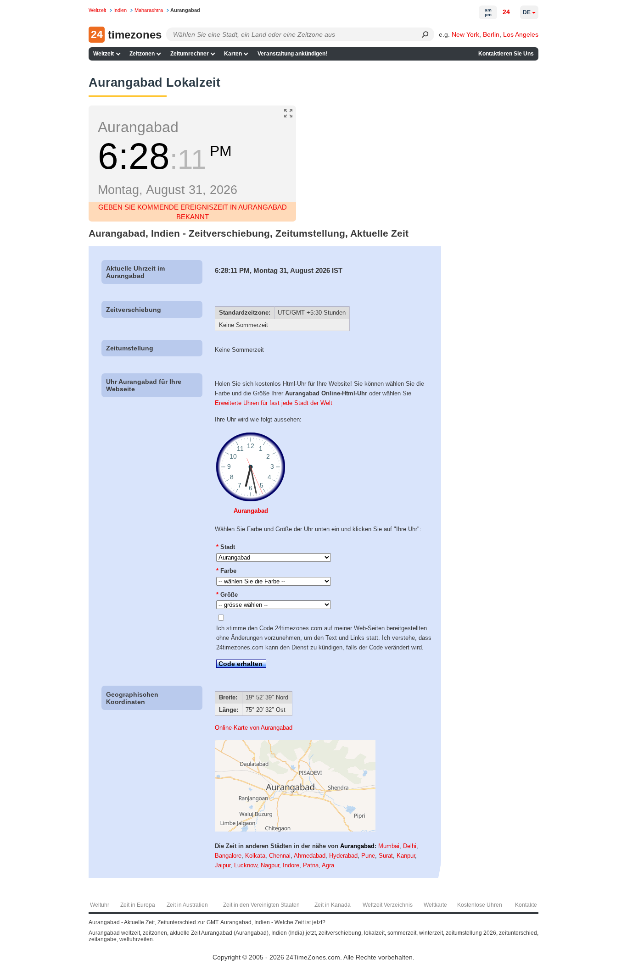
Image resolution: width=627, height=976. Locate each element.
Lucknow (245, 865)
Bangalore (228, 855)
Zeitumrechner (189, 53)
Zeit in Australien (187, 905)
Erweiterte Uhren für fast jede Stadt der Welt (273, 402)
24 (506, 12)
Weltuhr (99, 905)
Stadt (225, 546)
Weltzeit (103, 53)
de (527, 12)
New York (465, 34)
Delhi (409, 846)
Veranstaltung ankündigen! (292, 53)
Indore (291, 865)
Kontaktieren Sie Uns (506, 53)
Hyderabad (343, 855)
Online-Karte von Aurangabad (253, 727)
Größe (227, 594)
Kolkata (255, 855)
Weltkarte (435, 905)
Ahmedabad (309, 855)
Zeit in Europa (137, 905)
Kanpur (406, 855)
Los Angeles (520, 34)
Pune (368, 855)
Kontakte (526, 905)
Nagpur (270, 865)
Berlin (491, 34)
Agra (328, 865)
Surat (386, 855)
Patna (311, 865)
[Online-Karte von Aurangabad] (295, 829)
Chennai (280, 855)
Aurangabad (251, 510)
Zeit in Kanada (332, 905)
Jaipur (222, 865)
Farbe (226, 570)
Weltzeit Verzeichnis (388, 905)
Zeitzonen (142, 53)
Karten (233, 53)
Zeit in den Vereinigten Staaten (261, 905)
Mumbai (388, 846)
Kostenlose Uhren (479, 905)
